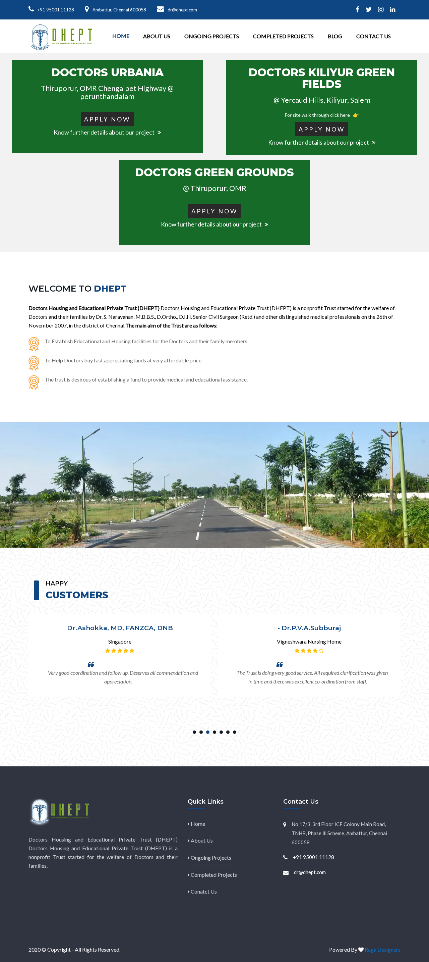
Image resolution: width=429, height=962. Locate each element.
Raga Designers (383, 949)
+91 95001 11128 (56, 9)
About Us (156, 36)
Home (120, 36)
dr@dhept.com (310, 872)
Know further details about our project (106, 132)
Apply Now (107, 119)
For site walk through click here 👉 (322, 115)
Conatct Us (203, 891)
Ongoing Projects (211, 36)
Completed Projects (283, 36)
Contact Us (373, 36)
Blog (335, 36)
